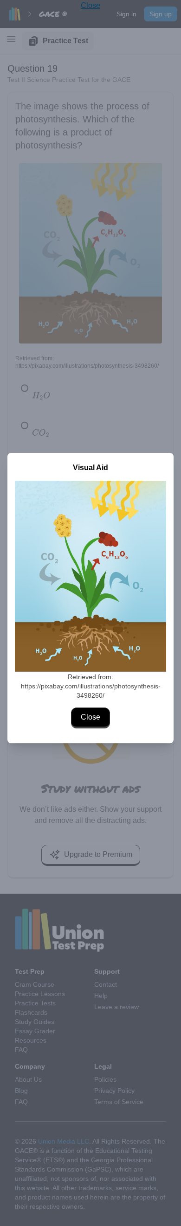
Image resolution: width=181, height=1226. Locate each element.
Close (90, 717)
